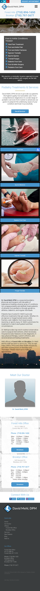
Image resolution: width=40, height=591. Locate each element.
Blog (5, 536)
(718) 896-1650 (25, 12)
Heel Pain (20, 149)
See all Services (20, 111)
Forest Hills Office (11, 528)
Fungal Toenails (20, 291)
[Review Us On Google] (7, 2)
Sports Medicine (20, 185)
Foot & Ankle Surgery (16, 64)
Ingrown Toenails (14, 53)
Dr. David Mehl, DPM (20, 409)
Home (6, 521)
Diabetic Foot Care (15, 62)
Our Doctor (7, 524)
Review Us (31, 499)
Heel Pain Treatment (15, 44)
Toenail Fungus (13, 59)
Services (7, 532)
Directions (20, 450)
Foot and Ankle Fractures (17, 50)
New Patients (8, 534)
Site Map (6, 580)
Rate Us (6, 538)
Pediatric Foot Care (15, 67)
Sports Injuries (13, 56)
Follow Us (21, 499)
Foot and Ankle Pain (15, 47)
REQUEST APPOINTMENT (30, 1)
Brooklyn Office (10, 530)
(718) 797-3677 (24, 15)
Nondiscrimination (14, 580)
